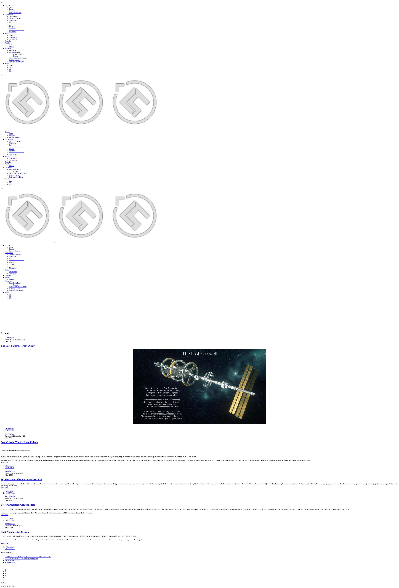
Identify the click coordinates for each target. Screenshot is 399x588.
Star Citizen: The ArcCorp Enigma (19, 442)
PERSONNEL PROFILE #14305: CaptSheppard (21, 559)
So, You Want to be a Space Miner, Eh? (21, 479)
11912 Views (9, 430)
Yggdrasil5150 (10, 471)
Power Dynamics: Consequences (18, 504)
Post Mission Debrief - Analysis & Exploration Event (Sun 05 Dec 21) (28, 557)
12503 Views (10, 493)
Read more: (4, 462)
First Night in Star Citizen (15, 532)
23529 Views (10, 549)
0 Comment (9, 429)
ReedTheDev (9, 434)
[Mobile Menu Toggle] (1, 2)
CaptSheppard (9, 337)
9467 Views (9, 520)
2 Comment (9, 466)
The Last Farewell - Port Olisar (18, 345)
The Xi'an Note (10, 562)
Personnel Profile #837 (12, 560)
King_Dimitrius (10, 496)
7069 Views (9, 468)
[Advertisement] (199, 315)
